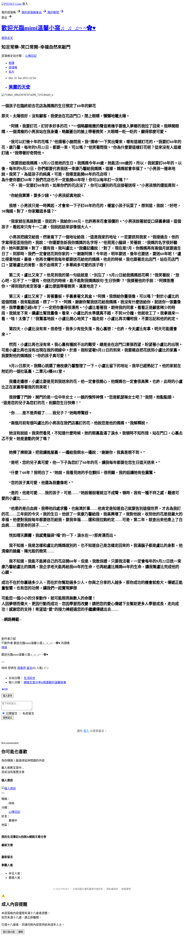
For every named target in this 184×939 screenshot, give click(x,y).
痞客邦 (21, 667)
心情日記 (31, 55)
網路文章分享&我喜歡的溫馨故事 (45, 682)
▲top (4, 688)
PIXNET (65, 889)
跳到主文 (7, 38)
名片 (11, 71)
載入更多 (7, 695)
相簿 (11, 63)
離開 (20, 932)
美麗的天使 (19, 87)
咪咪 (4, 647)
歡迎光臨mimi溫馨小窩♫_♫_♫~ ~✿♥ (48, 28)
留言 (29, 667)
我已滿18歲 (9, 932)
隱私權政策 (112, 889)
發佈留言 (7, 717)
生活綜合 (29, 678)
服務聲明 (126, 889)
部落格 (13, 67)
